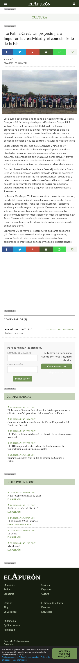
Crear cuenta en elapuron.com (56, 367)
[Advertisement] (39, 281)
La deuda (12, 533)
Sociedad (46, 585)
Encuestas (46, 611)
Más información (20, 659)
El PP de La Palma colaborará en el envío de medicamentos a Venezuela (39, 435)
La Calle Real (10, 611)
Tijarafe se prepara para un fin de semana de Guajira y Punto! (36, 459)
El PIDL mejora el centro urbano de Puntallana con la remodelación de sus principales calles (36, 447)
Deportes (46, 589)
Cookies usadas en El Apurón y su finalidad (20, 657)
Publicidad (9, 629)
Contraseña (15, 364)
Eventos (45, 607)
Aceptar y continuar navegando (64, 653)
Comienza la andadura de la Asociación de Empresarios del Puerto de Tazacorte (38, 424)
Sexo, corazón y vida (20, 524)
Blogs (7, 607)
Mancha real (14, 546)
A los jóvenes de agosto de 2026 (24, 495)
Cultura (39, 17)
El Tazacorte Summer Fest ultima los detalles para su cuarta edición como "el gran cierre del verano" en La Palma (39, 412)
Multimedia (10, 620)
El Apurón (9, 59)
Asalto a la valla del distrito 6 (23, 508)
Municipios (9, 585)
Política (8, 589)
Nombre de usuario (19, 352)
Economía (9, 593)
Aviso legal (9, 643)
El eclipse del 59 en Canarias (22, 520)
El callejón (14, 499)
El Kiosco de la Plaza (52, 602)
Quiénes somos (12, 625)
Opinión (8, 602)
